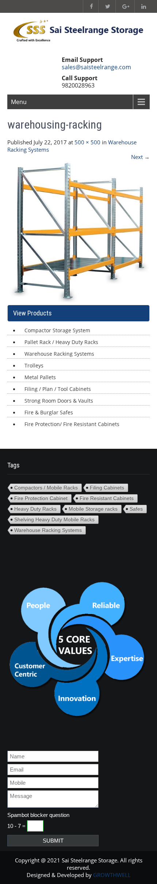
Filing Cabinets (107, 488)
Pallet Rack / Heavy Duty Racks (61, 342)
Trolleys (33, 365)
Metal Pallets (40, 377)
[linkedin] (142, 6)
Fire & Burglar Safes (48, 412)
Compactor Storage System (57, 330)
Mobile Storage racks (93, 509)
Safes (136, 509)
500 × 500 (87, 142)
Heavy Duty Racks (35, 509)
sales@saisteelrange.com (96, 67)
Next (140, 156)
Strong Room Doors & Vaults (58, 400)
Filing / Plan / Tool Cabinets (57, 388)
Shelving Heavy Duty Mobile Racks (54, 519)
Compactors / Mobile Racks (46, 488)
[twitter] (106, 6)
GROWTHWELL (112, 875)
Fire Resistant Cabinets (107, 498)
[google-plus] (124, 6)
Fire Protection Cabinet (41, 498)
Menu (19, 102)
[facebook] (90, 6)
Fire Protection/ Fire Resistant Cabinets (71, 424)
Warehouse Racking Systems (59, 353)
